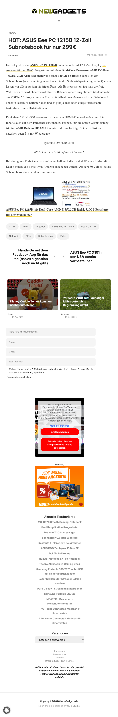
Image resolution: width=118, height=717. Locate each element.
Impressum (59, 651)
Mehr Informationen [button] (59, 425)
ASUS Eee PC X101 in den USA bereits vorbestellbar (87, 256)
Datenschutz (59, 654)
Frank (10, 314)
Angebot (40, 226)
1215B (12, 226)
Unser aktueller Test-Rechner (59, 660)
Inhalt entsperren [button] (60, 432)
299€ (25, 226)
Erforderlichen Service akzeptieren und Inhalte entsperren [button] (59, 444)
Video (12, 32)
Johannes (13, 55)
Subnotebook (45, 236)
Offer (28, 236)
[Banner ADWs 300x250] (59, 487)
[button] (7, 710)
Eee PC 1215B (88, 226)
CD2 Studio (73, 705)
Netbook (13, 236)
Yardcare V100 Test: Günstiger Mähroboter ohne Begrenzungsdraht (83, 301)
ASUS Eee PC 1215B (63, 226)
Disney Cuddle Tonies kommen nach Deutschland (31, 303)
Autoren (60, 657)
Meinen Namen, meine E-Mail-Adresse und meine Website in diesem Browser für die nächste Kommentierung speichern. (51, 371)
